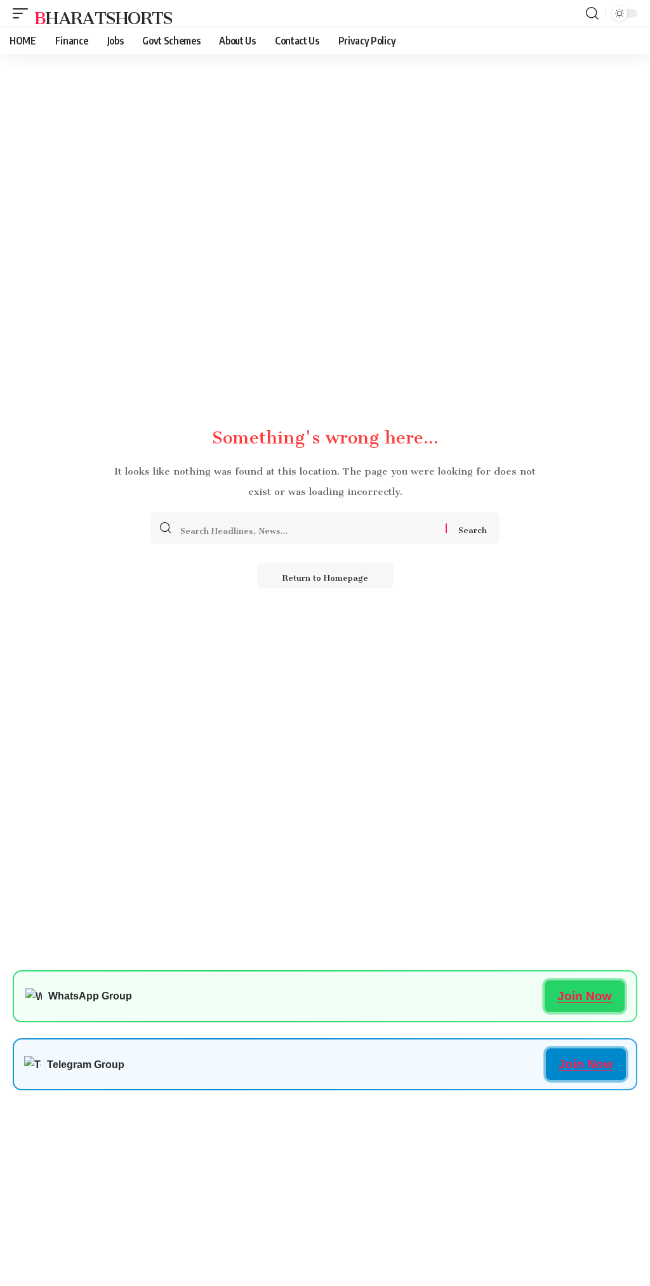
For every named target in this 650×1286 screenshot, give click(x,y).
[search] (592, 13)
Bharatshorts (103, 13)
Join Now (584, 996)
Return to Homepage (325, 575)
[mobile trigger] (23, 13)
